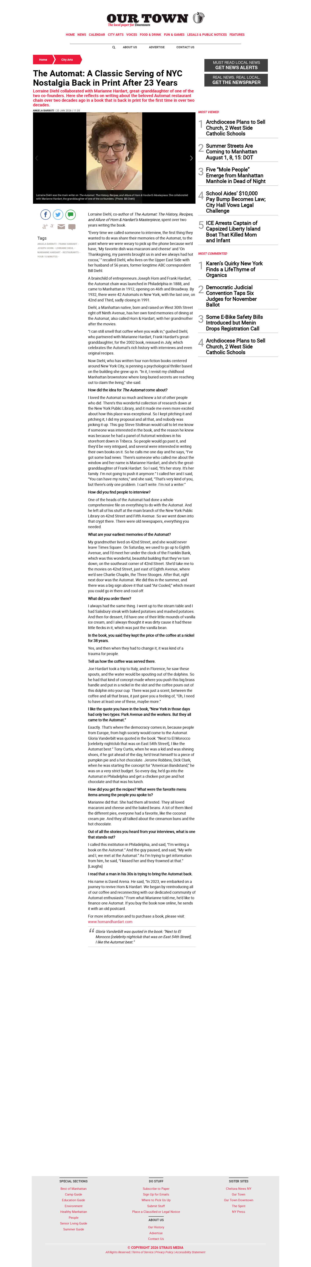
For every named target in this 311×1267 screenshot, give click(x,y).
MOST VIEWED (208, 112)
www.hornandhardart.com (110, 921)
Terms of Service (142, 1252)
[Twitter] (58, 214)
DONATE (267, 5)
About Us (130, 47)
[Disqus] (114, 1004)
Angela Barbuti (43, 110)
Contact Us (185, 47)
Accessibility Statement (190, 1252)
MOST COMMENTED (212, 253)
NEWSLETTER (244, 5)
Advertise (157, 47)
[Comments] (70, 214)
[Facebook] (45, 214)
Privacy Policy (164, 1252)
